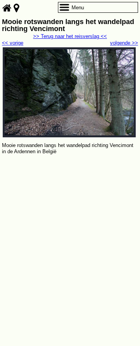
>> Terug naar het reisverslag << (70, 36)
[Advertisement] (70, 229)
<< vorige (12, 43)
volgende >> (124, 43)
